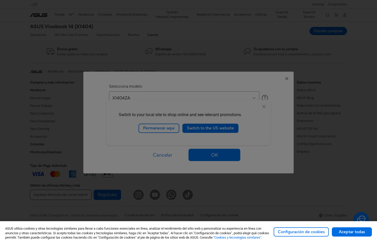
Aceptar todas (352, 231)
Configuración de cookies (301, 231)
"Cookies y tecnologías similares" (237, 237)
